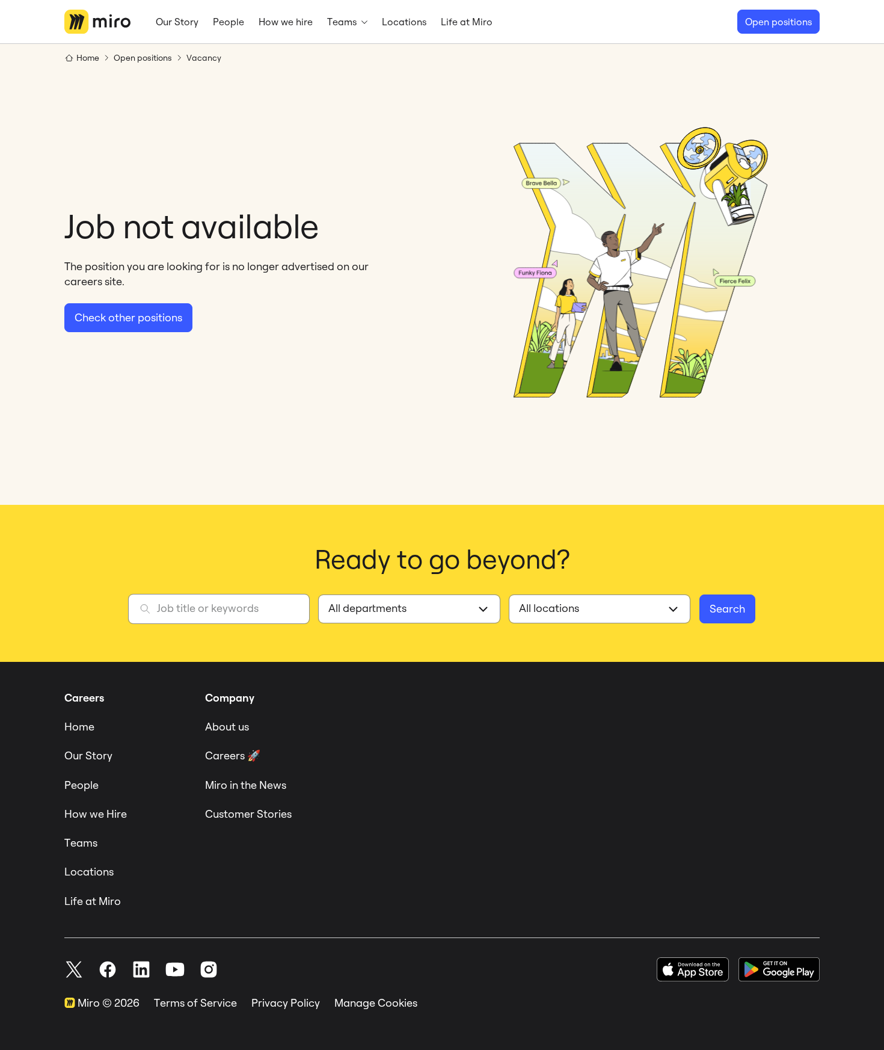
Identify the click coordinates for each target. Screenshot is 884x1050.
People (81, 785)
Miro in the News (245, 785)
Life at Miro (92, 901)
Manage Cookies (375, 1003)
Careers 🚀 (232, 755)
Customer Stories (248, 814)
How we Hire (95, 814)
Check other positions (128, 317)
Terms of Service (195, 1003)
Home (79, 726)
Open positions (778, 22)
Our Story (88, 755)
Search (727, 609)
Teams (80, 843)
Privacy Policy (285, 1003)
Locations (89, 872)
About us (227, 726)
